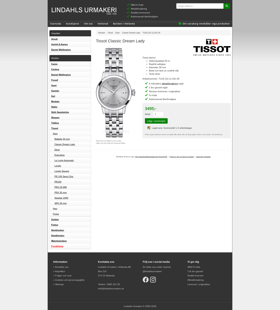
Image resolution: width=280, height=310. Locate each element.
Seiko (54, 106)
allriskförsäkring (170, 83)
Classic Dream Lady (64, 144)
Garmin (55, 90)
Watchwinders (59, 241)
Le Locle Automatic (64, 160)
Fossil (54, 80)
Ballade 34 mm (62, 139)
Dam (55, 133)
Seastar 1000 (61, 198)
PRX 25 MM (60, 187)
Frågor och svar (63, 275)
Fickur (56, 214)
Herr (55, 208)
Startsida (55, 23)
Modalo (55, 101)
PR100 (57, 181)
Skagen (55, 117)
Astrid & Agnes (59, 44)
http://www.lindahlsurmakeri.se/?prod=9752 (151, 157)
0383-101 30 (113, 284)
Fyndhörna (57, 246)
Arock (54, 39)
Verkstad (103, 23)
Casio (54, 64)
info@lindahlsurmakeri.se (111, 288)
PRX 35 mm (60, 192)
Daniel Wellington (61, 49)
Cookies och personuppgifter (70, 280)
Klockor (101, 33)
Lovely (57, 165)
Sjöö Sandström (60, 112)
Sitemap (59, 284)
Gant (54, 85)
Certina (55, 69)
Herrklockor (57, 230)
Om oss (88, 23)
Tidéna (55, 123)
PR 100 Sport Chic (63, 176)
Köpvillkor (60, 271)
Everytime (59, 155)
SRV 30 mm (60, 203)
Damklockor (57, 235)
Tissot (54, 128)
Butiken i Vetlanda (124, 23)
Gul (53, 96)
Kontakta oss (62, 267)
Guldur (55, 219)
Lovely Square (61, 171)
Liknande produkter (203, 157)
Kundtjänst (72, 23)
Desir (57, 149)
